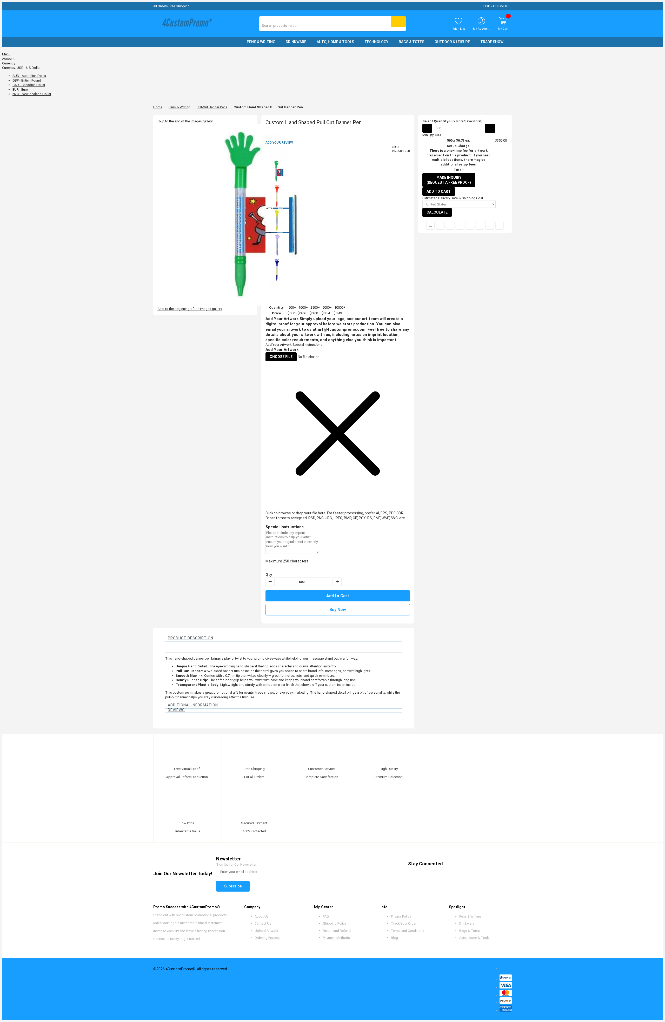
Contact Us (263, 923)
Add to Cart (439, 191)
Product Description (190, 638)
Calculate (437, 212)
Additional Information (193, 705)
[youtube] (481, 863)
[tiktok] (500, 863)
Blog (394, 938)
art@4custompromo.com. (342, 329)
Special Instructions (307, 345)
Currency (8, 63)
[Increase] (337, 581)
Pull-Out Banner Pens (212, 107)
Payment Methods (336, 938)
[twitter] (461, 863)
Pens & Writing (179, 107)
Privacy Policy (401, 916)
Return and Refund (337, 931)
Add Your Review (279, 142)
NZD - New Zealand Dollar (31, 94)
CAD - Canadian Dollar (28, 85)
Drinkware (466, 923)
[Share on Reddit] (499, 225)
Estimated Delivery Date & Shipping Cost (452, 198)
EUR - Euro (20, 89)
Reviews (176, 710)
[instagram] (491, 863)
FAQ (326, 916)
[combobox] (285, 25)
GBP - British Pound (26, 80)
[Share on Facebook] (440, 225)
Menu (6, 54)
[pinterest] (471, 863)
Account (8, 59)
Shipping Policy (334, 923)
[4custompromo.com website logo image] (185, 24)
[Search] (398, 21)
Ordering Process (268, 938)
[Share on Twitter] (450, 225)
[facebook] (451, 863)
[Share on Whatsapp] (480, 225)
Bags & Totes (469, 931)
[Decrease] (270, 581)
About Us (262, 916)
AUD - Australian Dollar (29, 76)
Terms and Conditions (407, 931)
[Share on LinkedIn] (460, 225)
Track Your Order (403, 923)
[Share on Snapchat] (490, 225)
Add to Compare (430, 225)
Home (157, 107)
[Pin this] (470, 225)
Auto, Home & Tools (474, 938)
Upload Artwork (266, 931)
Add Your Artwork (278, 345)
